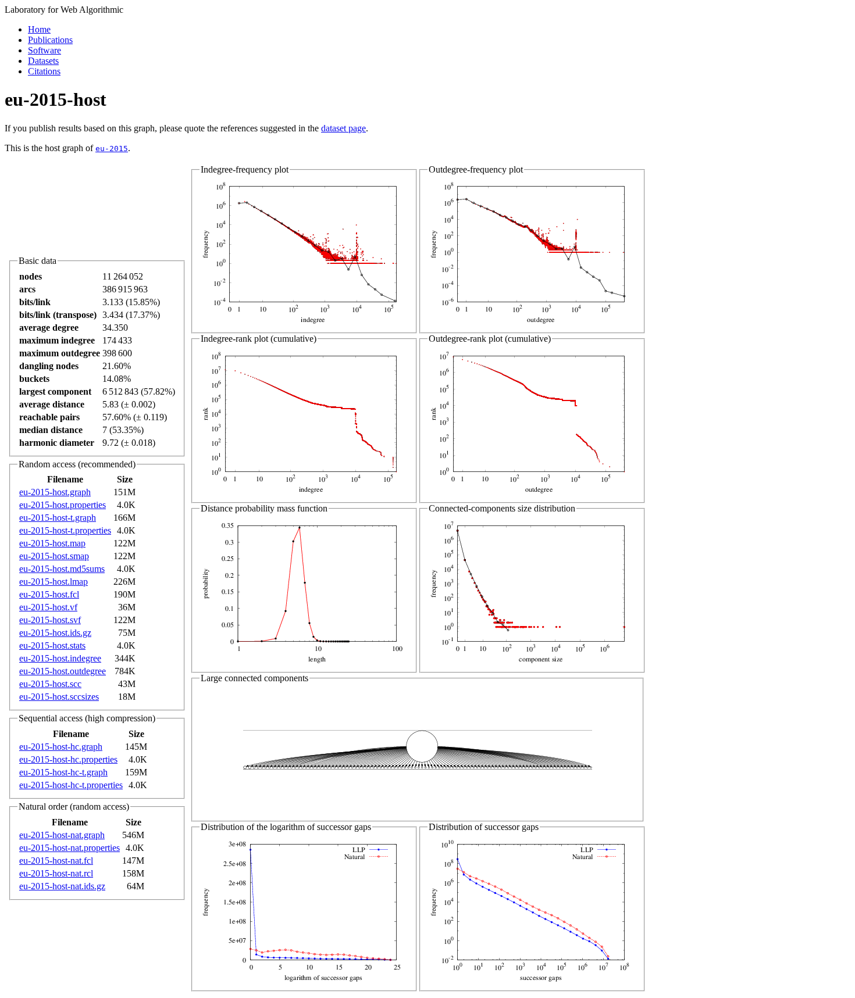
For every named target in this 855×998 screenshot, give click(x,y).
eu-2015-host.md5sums (62, 569)
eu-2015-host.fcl (49, 594)
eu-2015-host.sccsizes (59, 697)
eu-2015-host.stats (52, 645)
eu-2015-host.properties (62, 505)
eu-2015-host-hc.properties (68, 759)
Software (44, 50)
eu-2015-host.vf (48, 607)
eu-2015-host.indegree (60, 658)
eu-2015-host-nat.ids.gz (62, 886)
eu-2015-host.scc (50, 684)
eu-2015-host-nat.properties (69, 848)
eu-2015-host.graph (55, 492)
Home (39, 29)
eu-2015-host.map (52, 543)
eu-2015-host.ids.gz (55, 633)
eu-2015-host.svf (50, 620)
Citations (44, 71)
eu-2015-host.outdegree (62, 671)
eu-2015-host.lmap (53, 581)
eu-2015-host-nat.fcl (56, 860)
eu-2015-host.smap (54, 556)
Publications (50, 40)
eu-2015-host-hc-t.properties (71, 785)
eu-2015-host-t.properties (65, 530)
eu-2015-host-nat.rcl (56, 873)
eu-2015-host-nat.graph (62, 835)
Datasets (43, 61)
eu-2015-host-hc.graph (60, 747)
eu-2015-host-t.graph (57, 518)
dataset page (343, 128)
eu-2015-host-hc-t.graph (63, 772)
